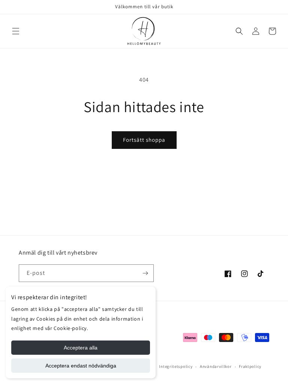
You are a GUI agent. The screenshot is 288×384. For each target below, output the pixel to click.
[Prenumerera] (145, 273)
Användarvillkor (216, 366)
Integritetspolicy (175, 366)
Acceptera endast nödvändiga (80, 366)
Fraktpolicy (250, 366)
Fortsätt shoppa (144, 139)
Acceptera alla (81, 348)
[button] (16, 31)
